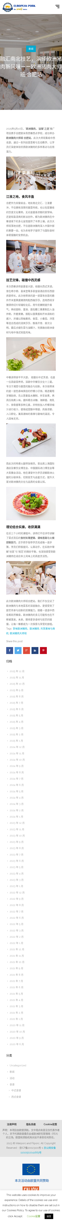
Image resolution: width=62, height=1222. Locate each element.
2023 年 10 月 (17, 835)
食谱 (12, 1084)
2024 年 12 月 (17, 747)
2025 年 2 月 (16, 734)
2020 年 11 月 (17, 1025)
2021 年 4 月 (16, 1000)
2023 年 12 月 (17, 823)
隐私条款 (31, 1124)
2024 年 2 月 (17, 810)
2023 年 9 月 (17, 841)
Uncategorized (18, 1065)
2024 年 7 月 (16, 778)
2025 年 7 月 (16, 702)
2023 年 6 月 (17, 860)
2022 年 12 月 (17, 892)
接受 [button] (49, 1216)
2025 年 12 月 (17, 671)
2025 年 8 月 (17, 696)
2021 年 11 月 (17, 955)
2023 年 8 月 (17, 848)
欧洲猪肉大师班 (18, 633)
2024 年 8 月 (17, 772)
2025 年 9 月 (16, 690)
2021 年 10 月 (17, 962)
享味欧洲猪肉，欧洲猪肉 (26, 628)
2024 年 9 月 (17, 766)
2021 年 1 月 (16, 1019)
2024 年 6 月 (17, 785)
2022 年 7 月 (16, 911)
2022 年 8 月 (17, 905)
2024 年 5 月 (16, 791)
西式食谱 (16, 1096)
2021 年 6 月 (16, 987)
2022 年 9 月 (17, 898)
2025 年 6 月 (17, 709)
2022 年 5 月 (16, 924)
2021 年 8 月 (16, 974)
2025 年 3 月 (16, 728)
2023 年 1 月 (16, 886)
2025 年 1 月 (16, 740)
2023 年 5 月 (16, 867)
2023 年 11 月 (17, 829)
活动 (12, 1078)
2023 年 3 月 (17, 879)
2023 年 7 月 (16, 854)
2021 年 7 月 (16, 981)
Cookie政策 (50, 1124)
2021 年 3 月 (16, 1006)
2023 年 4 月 (17, 873)
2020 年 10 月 (17, 1031)
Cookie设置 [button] (33, 1216)
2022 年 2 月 (17, 936)
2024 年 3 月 (17, 804)
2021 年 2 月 (16, 1012)
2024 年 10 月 (17, 759)
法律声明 (12, 1124)
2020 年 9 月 (17, 1038)
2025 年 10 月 (17, 683)
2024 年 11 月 (17, 753)
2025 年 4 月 (16, 721)
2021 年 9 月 (16, 968)
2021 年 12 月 (17, 949)
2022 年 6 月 (17, 917)
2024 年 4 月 (17, 797)
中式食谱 (16, 1090)
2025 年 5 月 (16, 715)
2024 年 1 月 (16, 816)
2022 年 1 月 (16, 943)
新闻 (31, 48)
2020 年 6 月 (17, 1044)
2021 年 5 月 (16, 993)
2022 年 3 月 (17, 930)
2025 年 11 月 (17, 677)
